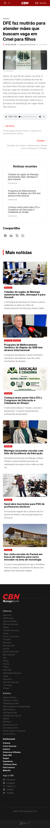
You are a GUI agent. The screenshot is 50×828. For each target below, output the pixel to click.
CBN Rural (7, 722)
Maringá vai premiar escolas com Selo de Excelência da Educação (23, 452)
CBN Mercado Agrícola (12, 716)
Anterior (10, 126)
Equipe (6, 758)
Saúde (5, 676)
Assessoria (7, 615)
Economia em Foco (10, 728)
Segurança (7, 679)
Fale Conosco (9, 767)
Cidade (6, 627)
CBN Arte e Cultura (10, 700)
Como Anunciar (10, 746)
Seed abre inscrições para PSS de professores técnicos (24, 505)
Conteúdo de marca (11, 630)
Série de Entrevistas (11, 682)
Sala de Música (9, 734)
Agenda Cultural (9, 697)
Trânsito (6, 688)
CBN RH (6, 719)
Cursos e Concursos (11, 636)
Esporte (6, 649)
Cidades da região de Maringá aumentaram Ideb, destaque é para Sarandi (23, 177)
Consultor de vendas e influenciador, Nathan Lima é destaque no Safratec (27, 146)
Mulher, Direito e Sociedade (14, 731)
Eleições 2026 (8, 646)
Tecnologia (7, 685)
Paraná (5, 661)
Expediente (8, 761)
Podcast (6, 664)
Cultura (5, 633)
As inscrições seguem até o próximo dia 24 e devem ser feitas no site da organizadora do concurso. (23, 514)
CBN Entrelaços (9, 709)
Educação (8, 287)
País (4, 658)
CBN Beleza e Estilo (11, 703)
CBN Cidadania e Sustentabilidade (16, 706)
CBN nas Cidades (10, 621)
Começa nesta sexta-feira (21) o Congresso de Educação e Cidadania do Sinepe (24, 209)
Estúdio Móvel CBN (10, 652)
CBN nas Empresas (10, 624)
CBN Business (8, 618)
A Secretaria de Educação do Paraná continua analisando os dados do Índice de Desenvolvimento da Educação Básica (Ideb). (24, 305)
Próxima (40, 141)
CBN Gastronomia (10, 713)
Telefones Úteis (10, 764)
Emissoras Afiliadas (12, 752)
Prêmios (6, 743)
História (6, 749)
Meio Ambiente (9, 655)
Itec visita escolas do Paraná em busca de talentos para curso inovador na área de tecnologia (23, 557)
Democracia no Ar (10, 725)
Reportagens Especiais (12, 673)
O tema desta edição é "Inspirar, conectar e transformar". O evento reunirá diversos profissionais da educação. (23, 411)
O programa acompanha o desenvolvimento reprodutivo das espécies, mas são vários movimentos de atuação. (23, 358)
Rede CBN (7, 670)
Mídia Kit (6, 770)
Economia (8, 340)
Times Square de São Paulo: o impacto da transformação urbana (22, 132)
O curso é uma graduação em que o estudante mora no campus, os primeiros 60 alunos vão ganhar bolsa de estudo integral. (24, 567)
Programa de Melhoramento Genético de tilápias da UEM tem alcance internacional (24, 193)
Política (6, 667)
